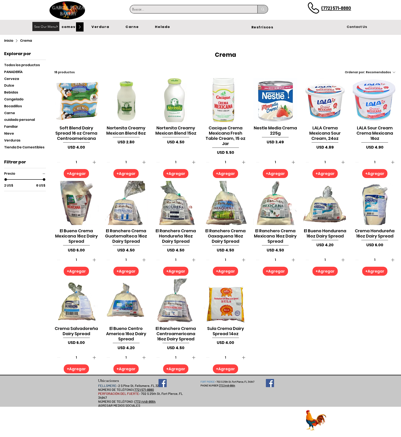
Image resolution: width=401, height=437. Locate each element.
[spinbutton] (76, 162)
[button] (75, 27)
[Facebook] (163, 383)
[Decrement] (58, 162)
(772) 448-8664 (145, 401)
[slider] (5, 179)
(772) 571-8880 (336, 8)
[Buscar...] (262, 9)
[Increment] (95, 162)
